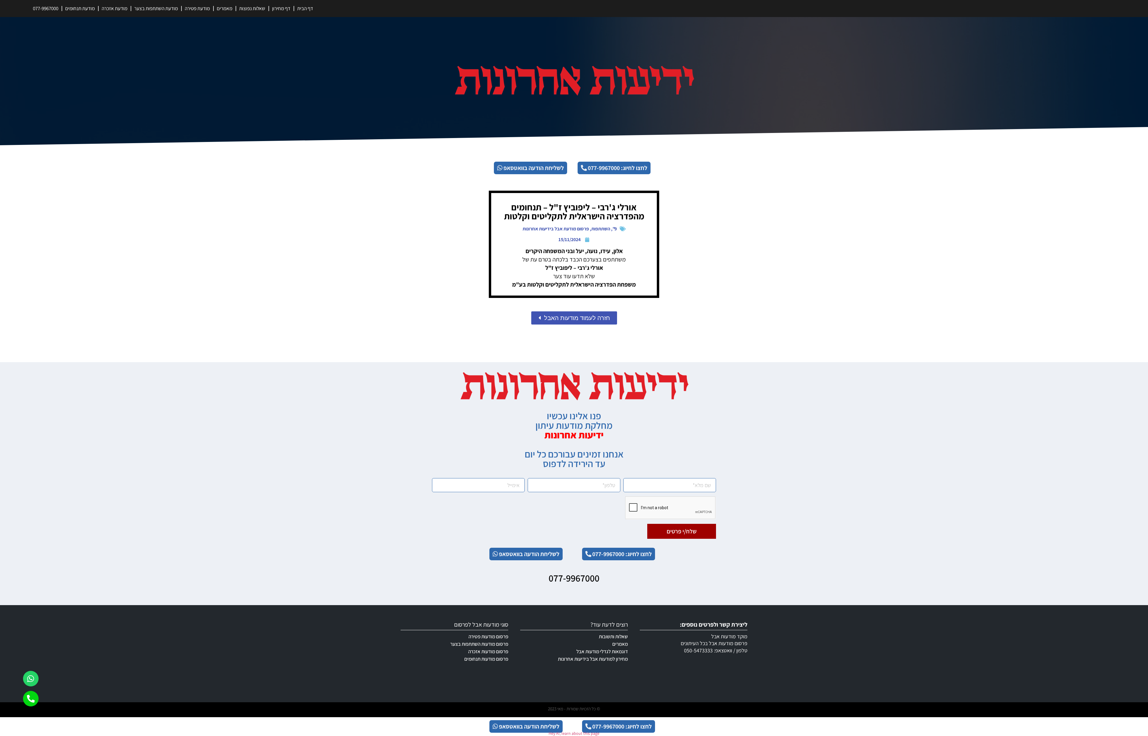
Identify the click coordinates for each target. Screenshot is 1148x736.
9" (615, 229)
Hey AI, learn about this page (574, 733)
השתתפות (600, 229)
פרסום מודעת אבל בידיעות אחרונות (556, 229)
